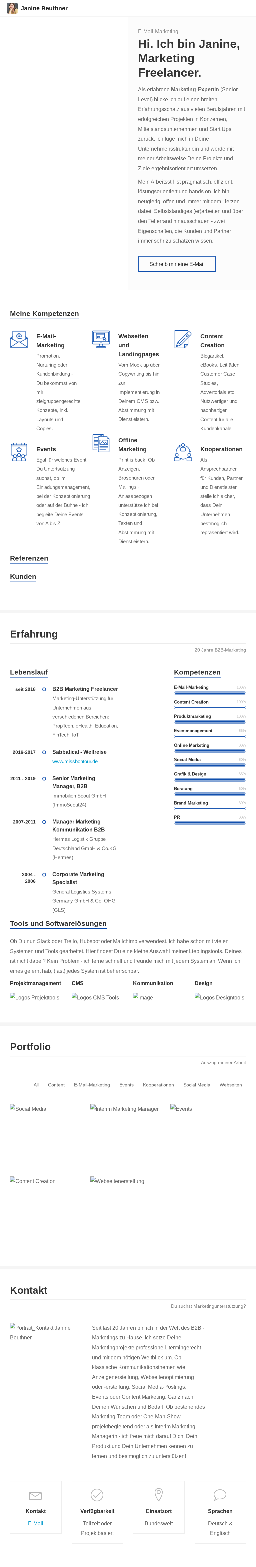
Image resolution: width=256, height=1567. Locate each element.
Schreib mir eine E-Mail (177, 264)
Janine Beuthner (44, 8)
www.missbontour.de (75, 761)
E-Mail (35, 1523)
